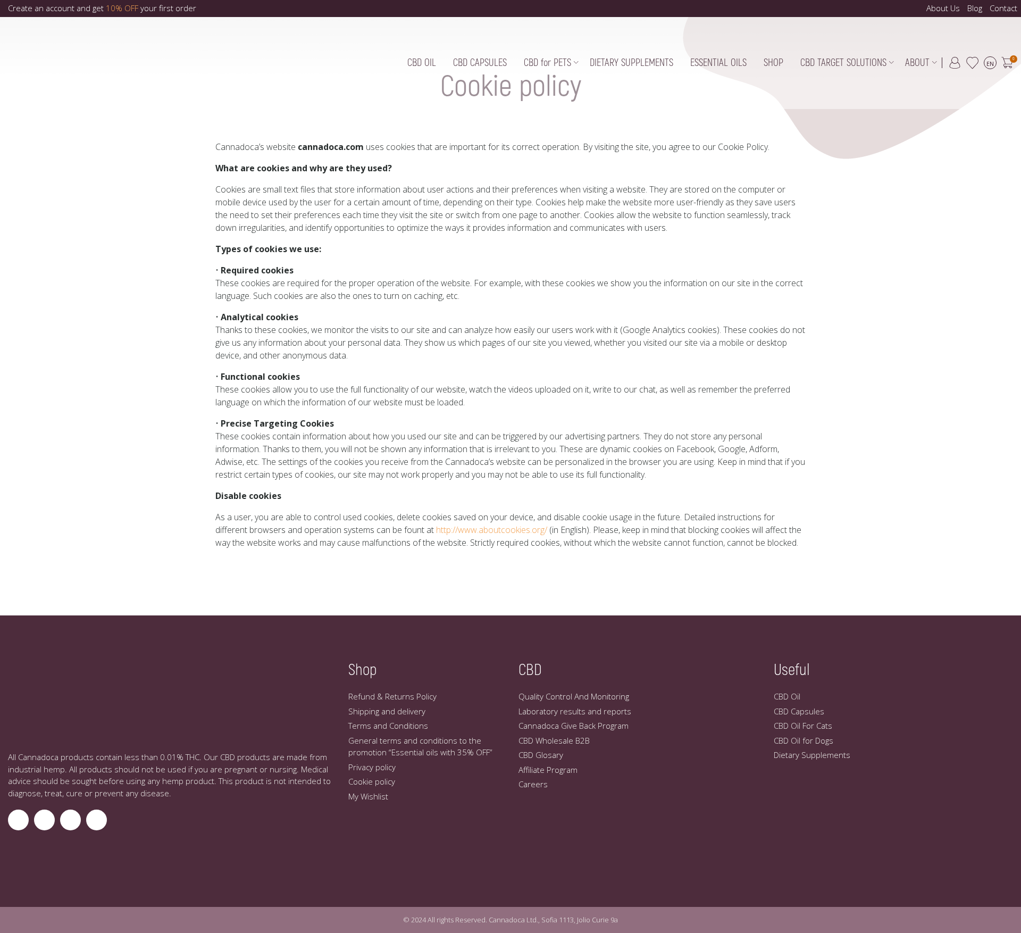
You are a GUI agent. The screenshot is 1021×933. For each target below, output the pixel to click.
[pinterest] (96, 820)
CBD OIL (421, 62)
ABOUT (917, 62)
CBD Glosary (540, 754)
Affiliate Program (548, 769)
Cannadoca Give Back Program (573, 725)
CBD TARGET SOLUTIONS (843, 62)
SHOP (773, 62)
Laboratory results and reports (574, 711)
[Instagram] (18, 820)
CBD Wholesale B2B (554, 740)
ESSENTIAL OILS (718, 62)
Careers (533, 784)
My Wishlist (368, 796)
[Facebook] (44, 820)
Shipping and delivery (386, 711)
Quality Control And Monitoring (573, 696)
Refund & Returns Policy (392, 696)
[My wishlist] (972, 63)
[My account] (955, 63)
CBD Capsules (799, 711)
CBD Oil (787, 696)
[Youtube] (70, 820)
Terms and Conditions (388, 725)
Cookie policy (371, 781)
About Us (943, 8)
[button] (1006, 63)
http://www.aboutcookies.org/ (491, 530)
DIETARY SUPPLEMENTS (631, 62)
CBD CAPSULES (480, 62)
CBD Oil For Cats (803, 725)
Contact (1003, 8)
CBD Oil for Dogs (803, 740)
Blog (974, 8)
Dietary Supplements (812, 754)
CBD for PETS (547, 62)
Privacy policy (372, 767)
